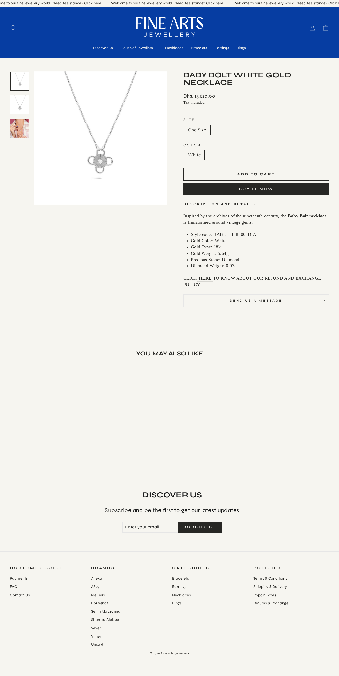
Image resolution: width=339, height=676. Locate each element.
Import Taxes (264, 595)
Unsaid (97, 644)
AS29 (95, 586)
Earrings (222, 48)
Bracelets (199, 48)
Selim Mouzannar (106, 611)
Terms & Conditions (270, 578)
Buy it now (256, 189)
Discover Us (103, 48)
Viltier (96, 636)
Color (192, 145)
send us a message (256, 301)
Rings (241, 48)
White (194, 155)
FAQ (13, 586)
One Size (197, 130)
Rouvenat (99, 603)
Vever (96, 628)
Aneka (96, 578)
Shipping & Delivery (270, 586)
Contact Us (20, 595)
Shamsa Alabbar (106, 619)
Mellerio (98, 595)
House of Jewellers (137, 48)
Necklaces (174, 48)
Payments (19, 578)
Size (189, 120)
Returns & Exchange (270, 603)
